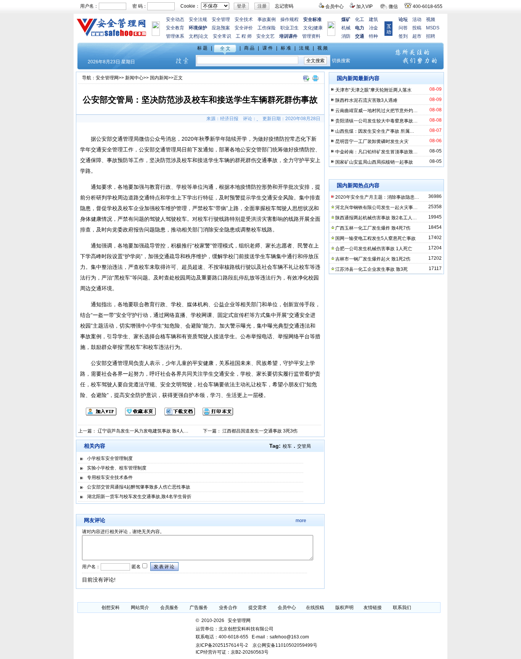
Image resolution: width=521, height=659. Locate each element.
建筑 (373, 19)
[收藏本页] (136, 413)
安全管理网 (107, 77)
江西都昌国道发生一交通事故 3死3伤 (259, 431)
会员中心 (334, 6)
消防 (346, 36)
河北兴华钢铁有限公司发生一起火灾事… (376, 207)
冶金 (373, 28)
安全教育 (175, 28)
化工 (359, 19)
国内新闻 (159, 77)
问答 (403, 28)
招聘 (430, 36)
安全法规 (198, 19)
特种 (373, 36)
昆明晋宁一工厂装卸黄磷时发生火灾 (371, 141)
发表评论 (164, 566)
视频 (430, 19)
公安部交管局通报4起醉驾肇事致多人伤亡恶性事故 (138, 487)
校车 (287, 446)
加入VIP (364, 6)
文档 (193, 36)
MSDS (432, 28)
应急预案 (221, 28)
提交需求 (257, 607)
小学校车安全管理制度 (110, 458)
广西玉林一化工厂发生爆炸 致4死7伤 (372, 228)
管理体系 (175, 36)
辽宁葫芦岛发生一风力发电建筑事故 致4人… (143, 431)
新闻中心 (134, 77)
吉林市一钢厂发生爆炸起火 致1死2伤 (372, 259)
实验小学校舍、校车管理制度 (116, 468)
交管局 (304, 446)
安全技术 (244, 19)
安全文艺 (265, 36)
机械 (346, 28)
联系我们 (402, 607)
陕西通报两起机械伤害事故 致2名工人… (376, 217)
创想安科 (110, 607)
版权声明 (344, 607)
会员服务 (169, 607)
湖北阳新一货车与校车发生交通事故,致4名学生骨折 (139, 496)
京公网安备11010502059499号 (284, 645)
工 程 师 (244, 36)
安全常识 (222, 36)
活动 (416, 19)
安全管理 (221, 19)
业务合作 (228, 607)
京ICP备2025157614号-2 (222, 645)
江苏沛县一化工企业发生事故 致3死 (371, 269)
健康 (318, 28)
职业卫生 (289, 28)
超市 (416, 36)
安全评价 (244, 28)
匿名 (135, 566)
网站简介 (140, 607)
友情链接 (372, 607)
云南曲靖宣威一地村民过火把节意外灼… (376, 110)
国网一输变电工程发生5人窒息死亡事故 (375, 238)
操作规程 (289, 19)
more (301, 520)
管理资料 (311, 36)
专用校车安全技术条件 (110, 477)
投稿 (416, 28)
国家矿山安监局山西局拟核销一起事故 (374, 162)
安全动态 (175, 19)
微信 (393, 6)
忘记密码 (284, 6)
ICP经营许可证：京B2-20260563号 (232, 652)
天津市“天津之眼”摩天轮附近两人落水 (373, 90)
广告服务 (199, 607)
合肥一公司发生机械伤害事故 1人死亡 (373, 248)
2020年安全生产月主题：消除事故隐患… (377, 197)
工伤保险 (266, 28)
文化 (307, 28)
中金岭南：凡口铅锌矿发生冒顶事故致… (376, 151)
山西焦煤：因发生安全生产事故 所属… (374, 131)
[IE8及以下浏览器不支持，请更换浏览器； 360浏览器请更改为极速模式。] (305, 81)
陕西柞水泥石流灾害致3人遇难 (366, 100)
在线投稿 (315, 607)
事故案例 (266, 19)
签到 (403, 36)
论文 (203, 36)
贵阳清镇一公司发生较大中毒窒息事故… (376, 121)
